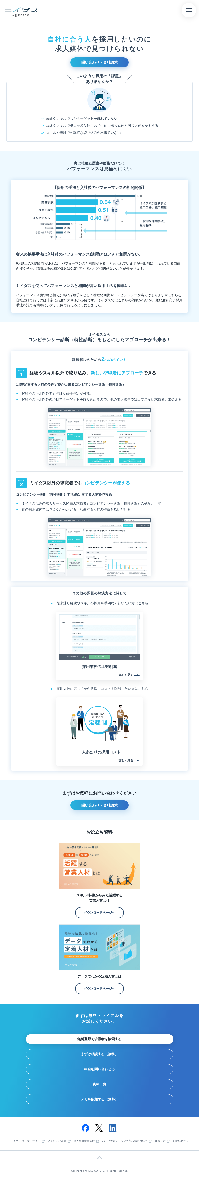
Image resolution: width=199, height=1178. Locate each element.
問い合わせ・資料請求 (99, 62)
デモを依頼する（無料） (99, 1099)
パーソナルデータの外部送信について (125, 1141)
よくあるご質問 (57, 1141)
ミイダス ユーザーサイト (25, 1141)
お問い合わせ (181, 1141)
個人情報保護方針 (84, 1141)
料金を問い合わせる (99, 1069)
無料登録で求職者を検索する (99, 1039)
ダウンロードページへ (99, 912)
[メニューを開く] (189, 10)
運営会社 (160, 1141)
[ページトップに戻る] (99, 1157)
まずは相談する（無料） (99, 1054)
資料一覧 (99, 1084)
